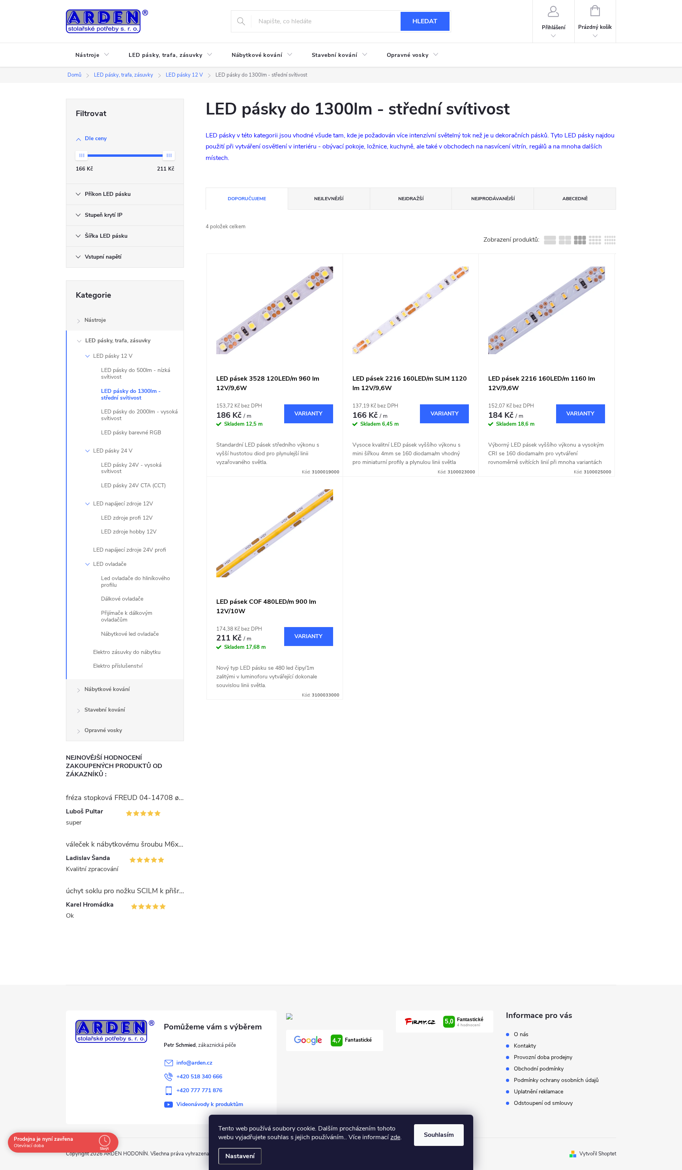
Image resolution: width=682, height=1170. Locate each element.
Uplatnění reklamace (538, 1091)
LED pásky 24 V (113, 450)
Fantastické (352, 1040)
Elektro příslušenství (117, 666)
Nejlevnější (328, 198)
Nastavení (240, 1156)
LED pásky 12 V (113, 356)
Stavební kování (104, 710)
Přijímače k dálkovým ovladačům (126, 616)
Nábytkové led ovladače (130, 634)
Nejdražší (410, 198)
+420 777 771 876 (199, 1090)
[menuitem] (92, 55)
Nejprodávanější (493, 198)
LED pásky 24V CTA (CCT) (133, 485)
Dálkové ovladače (122, 599)
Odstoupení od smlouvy (543, 1103)
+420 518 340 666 (199, 1076)
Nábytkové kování (107, 689)
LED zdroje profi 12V (127, 518)
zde (395, 1137)
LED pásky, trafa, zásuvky (117, 340)
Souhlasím (439, 1135)
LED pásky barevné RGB (131, 432)
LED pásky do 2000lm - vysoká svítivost (139, 415)
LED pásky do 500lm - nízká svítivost (135, 373)
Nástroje (95, 320)
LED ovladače (109, 564)
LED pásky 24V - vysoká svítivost (131, 468)
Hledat (424, 21)
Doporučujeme (247, 198)
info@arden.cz (194, 1063)
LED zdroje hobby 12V (129, 531)
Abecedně (575, 198)
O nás (521, 1034)
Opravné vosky (103, 730)
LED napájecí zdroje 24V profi (129, 550)
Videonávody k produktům (209, 1104)
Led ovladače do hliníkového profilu (135, 582)
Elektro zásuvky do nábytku (127, 652)
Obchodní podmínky (539, 1068)
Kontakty (525, 1046)
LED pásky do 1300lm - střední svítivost (131, 394)
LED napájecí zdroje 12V (123, 503)
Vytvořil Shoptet (597, 1153)
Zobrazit (308, 413)
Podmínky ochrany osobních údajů (556, 1080)
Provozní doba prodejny (543, 1057)
